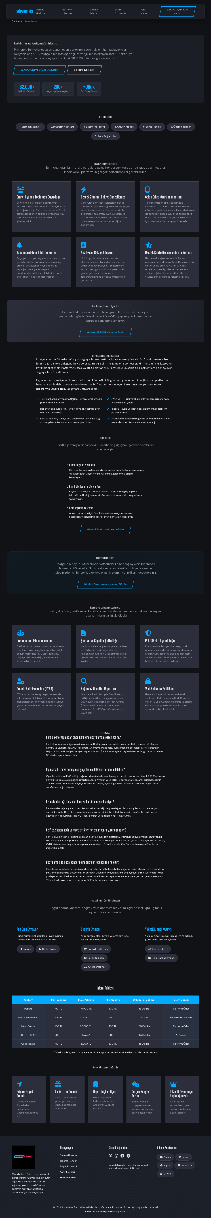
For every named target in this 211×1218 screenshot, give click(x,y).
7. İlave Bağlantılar (105, 136)
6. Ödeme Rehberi (181, 126)
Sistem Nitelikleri (41, 11)
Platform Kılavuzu (67, 11)
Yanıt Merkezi (144, 11)
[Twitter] (110, 1156)
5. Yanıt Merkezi (152, 126)
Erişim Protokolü (120, 11)
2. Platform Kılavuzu (62, 126)
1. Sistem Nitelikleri (30, 126)
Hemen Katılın (68, 1177)
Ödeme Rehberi (93, 11)
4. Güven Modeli (124, 126)
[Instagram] (116, 1156)
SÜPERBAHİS (24, 11)
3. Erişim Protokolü (94, 126)
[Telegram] (128, 1156)
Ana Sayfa (17, 21)
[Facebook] (122, 1156)
